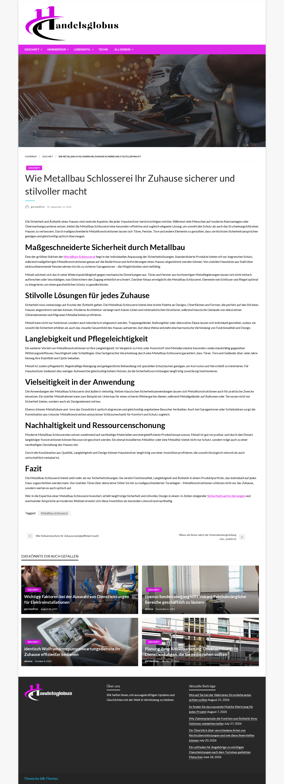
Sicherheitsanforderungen (226, 496)
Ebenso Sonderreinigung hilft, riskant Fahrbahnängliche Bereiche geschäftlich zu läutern (195, 599)
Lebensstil (82, 49)
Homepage (31, 156)
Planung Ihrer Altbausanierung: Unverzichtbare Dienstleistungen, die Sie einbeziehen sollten (188, 651)
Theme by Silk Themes (41, 778)
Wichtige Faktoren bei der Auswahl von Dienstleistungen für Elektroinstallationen (76, 599)
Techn (103, 49)
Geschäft (32, 49)
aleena (149, 608)
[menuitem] (32, 49)
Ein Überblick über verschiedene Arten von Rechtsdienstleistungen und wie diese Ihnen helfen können (221, 735)
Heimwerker (56, 49)
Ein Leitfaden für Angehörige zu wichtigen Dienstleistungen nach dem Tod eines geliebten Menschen (220, 752)
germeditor (38, 206)
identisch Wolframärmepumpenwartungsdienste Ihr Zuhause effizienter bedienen (72, 651)
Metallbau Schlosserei (79, 256)
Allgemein (122, 49)
